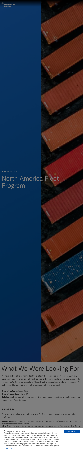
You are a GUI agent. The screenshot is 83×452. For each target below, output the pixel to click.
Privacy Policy (9, 448)
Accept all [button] (71, 431)
